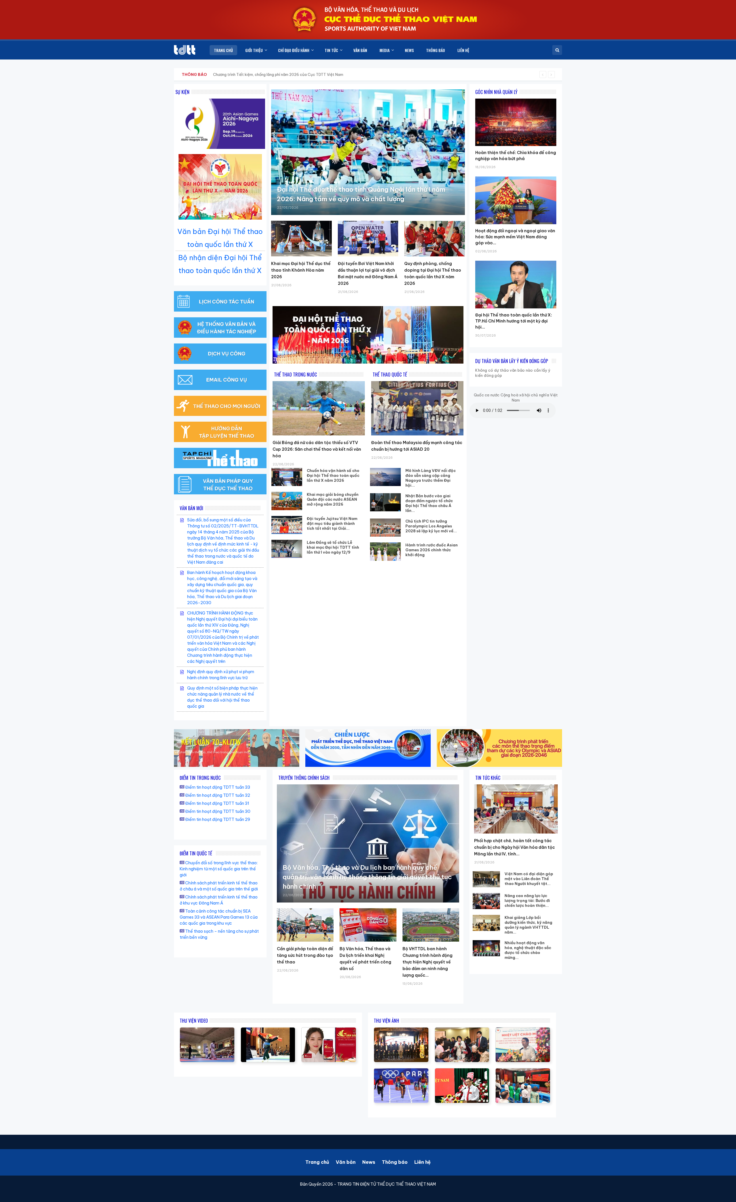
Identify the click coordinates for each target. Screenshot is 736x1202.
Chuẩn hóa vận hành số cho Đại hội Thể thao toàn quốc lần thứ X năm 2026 (333, 475)
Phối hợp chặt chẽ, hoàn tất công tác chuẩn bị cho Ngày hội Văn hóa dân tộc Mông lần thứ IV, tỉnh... (514, 847)
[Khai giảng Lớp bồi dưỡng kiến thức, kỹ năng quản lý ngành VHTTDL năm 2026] (486, 923)
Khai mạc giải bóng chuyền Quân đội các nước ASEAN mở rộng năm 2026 (333, 499)
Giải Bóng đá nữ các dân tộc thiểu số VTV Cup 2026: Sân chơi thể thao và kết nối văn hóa (317, 449)
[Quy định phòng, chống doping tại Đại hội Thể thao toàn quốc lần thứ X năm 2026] (434, 238)
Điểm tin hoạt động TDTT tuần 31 (217, 803)
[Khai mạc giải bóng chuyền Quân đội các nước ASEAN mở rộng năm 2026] (286, 501)
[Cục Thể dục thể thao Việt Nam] (184, 50)
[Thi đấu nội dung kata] (207, 1030)
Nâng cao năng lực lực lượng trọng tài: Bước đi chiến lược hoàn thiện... (527, 900)
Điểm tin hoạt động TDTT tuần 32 (217, 795)
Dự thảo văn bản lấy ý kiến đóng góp (511, 361)
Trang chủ (317, 1162)
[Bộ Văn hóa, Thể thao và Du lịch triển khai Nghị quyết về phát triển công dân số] (368, 925)
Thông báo (395, 1162)
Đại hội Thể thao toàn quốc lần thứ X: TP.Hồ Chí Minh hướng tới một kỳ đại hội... (513, 321)
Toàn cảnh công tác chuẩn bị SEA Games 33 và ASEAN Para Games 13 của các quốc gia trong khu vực (219, 917)
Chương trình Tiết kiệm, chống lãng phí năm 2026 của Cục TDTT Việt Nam (278, 74)
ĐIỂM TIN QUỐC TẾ (196, 853)
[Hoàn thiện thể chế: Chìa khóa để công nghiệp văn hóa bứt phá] (515, 98)
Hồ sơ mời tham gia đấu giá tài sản (211, 74)
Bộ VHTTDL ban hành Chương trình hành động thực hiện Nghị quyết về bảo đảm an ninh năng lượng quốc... (427, 962)
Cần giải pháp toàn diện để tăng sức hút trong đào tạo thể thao (305, 955)
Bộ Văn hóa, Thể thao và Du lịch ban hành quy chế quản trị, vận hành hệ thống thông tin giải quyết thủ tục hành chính (367, 876)
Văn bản (346, 1162)
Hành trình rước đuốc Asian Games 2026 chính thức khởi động (431, 550)
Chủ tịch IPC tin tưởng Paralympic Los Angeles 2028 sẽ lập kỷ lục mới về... (431, 526)
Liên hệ (422, 1162)
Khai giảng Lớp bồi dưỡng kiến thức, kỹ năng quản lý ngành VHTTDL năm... (528, 924)
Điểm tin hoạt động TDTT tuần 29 (217, 819)
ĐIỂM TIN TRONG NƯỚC (200, 777)
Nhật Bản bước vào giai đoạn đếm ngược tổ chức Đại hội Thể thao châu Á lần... (429, 503)
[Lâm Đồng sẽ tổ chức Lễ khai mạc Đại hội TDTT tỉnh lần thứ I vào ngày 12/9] (286, 549)
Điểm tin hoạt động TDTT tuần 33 (217, 787)
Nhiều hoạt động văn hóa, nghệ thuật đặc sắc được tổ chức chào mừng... (528, 950)
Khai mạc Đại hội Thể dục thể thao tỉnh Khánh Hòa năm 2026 (301, 270)
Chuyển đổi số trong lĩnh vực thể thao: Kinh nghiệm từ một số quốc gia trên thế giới (219, 869)
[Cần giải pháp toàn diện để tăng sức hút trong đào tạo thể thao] (305, 925)
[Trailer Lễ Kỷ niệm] (329, 1030)
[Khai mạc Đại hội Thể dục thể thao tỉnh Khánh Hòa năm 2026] (301, 238)
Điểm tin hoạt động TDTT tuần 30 (217, 811)
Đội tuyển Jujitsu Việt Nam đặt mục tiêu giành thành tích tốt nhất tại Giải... (332, 523)
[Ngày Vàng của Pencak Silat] (268, 1030)
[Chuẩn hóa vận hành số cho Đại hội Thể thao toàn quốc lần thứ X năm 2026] (286, 477)
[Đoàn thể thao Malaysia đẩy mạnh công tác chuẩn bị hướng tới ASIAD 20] (417, 408)
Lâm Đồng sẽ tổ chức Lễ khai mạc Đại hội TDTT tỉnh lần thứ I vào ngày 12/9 (333, 547)
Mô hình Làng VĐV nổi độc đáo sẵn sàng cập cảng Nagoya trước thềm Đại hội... (430, 477)
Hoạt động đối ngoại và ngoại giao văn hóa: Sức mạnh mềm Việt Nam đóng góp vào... (515, 236)
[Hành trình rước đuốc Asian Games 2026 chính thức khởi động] (385, 551)
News (368, 1162)
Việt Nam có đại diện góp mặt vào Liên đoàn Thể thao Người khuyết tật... (529, 878)
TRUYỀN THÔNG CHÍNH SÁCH (303, 777)
